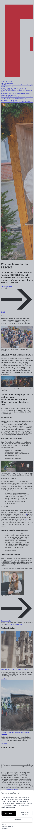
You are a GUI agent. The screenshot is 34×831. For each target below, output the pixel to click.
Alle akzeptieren (9, 813)
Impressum (5, 828)
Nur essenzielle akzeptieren (25, 813)
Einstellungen (17, 819)
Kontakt (3, 824)
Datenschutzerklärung (7, 826)
